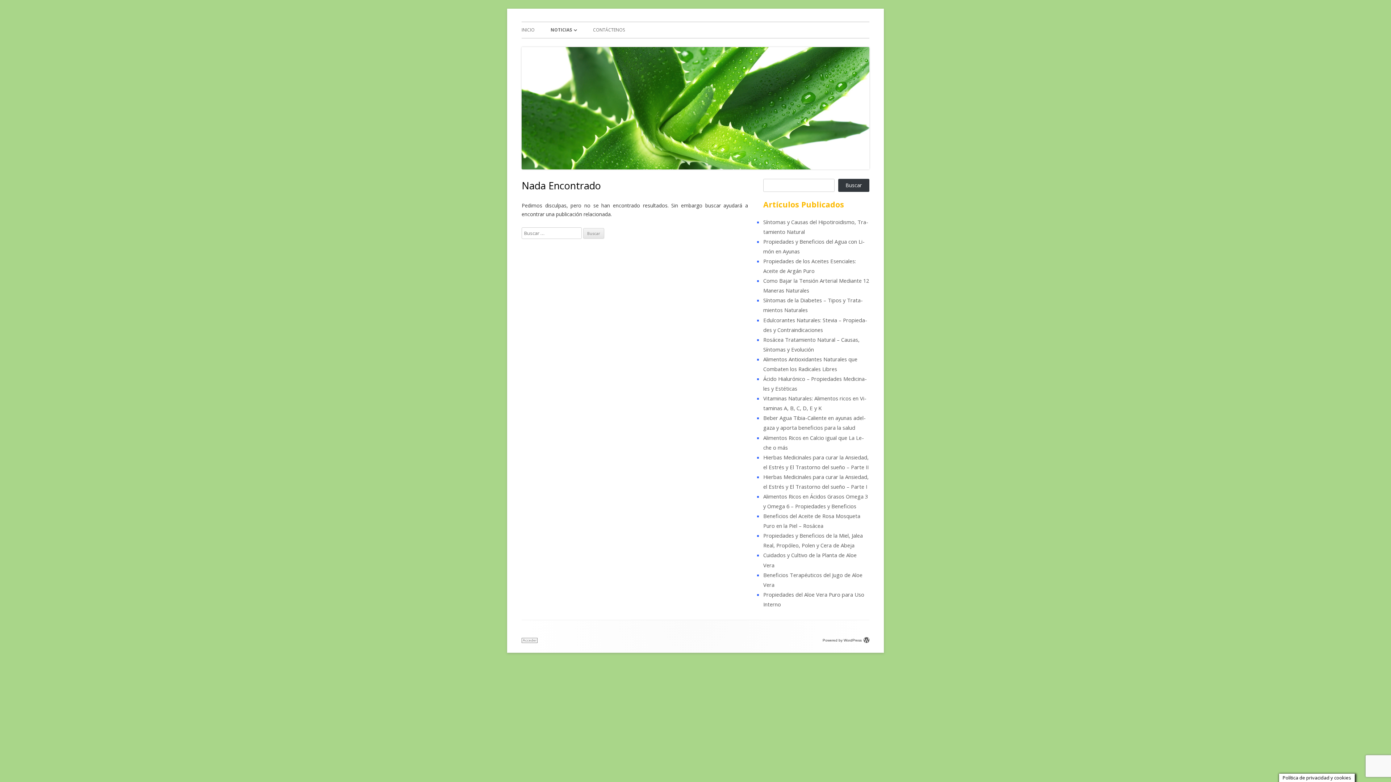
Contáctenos (609, 30)
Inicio (528, 30)
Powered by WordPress (842, 640)
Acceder (529, 640)
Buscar (853, 185)
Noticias (561, 30)
